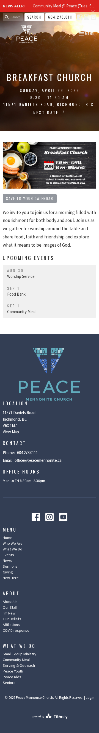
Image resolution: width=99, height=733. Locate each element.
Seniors (9, 682)
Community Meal (16, 659)
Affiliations (11, 624)
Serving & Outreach (19, 665)
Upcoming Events (28, 257)
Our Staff (10, 607)
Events (8, 554)
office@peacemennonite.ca (38, 460)
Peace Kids (12, 676)
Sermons (10, 566)
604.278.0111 (60, 17)
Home (7, 537)
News (7, 560)
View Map (11, 431)
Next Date (47, 112)
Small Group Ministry (19, 653)
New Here (11, 577)
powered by (46, 721)
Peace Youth (13, 671)
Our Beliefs (12, 618)
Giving (8, 572)
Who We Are (13, 543)
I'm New (9, 613)
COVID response (16, 630)
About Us (10, 601)
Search (34, 17)
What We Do (12, 549)
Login (90, 697)
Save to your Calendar (29, 198)
